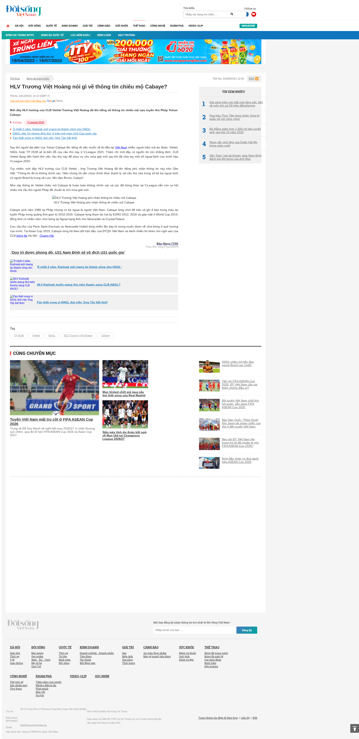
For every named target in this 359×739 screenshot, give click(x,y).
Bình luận (65, 659)
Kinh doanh (70, 25)
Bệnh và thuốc (187, 653)
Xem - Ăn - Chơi (40, 659)
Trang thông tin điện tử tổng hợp (218, 717)
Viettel (36, 335)
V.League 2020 (35, 122)
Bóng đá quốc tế (213, 656)
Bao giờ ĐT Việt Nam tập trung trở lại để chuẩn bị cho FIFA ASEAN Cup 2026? (240, 443)
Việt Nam (121, 147)
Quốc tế (51, 25)
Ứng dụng (16, 688)
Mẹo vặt (40, 692)
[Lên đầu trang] (354, 728)
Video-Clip (195, 25)
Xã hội (19, 25)
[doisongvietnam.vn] (23, 624)
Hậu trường (211, 666)
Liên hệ (245, 717)
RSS (251, 78)
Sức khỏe (121, 25)
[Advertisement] (230, 236)
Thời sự (14, 656)
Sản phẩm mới (18, 685)
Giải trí (87, 25)
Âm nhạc (127, 659)
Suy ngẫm (37, 656)
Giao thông (16, 663)
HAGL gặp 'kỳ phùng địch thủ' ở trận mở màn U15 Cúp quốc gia (55, 133)
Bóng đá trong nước (38, 78)
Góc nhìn (102, 676)
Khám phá (176, 25)
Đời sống (34, 25)
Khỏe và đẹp (186, 659)
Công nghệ (157, 25)
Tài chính (85, 659)
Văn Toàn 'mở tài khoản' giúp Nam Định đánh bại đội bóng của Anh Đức (232, 157)
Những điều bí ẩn (46, 685)
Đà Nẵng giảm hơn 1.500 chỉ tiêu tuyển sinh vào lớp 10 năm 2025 (231, 130)
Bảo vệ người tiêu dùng (157, 656)
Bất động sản (87, 663)
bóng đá (21, 235)
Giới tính (184, 656)
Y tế (12, 659)
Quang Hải (47, 235)
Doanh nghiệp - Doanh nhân (97, 653)
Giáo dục (15, 653)
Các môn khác (212, 659)
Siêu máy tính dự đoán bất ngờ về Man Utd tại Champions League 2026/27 (124, 435)
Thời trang (128, 663)
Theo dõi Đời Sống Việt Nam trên (28, 101)
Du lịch (40, 695)
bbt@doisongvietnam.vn (33, 725)
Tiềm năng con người (48, 682)
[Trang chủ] (8, 25)
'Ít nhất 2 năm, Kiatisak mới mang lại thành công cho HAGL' (52, 129)
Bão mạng (37, 653)
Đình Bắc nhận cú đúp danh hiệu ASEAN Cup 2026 (240, 460)
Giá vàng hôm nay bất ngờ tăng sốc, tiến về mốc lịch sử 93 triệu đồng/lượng (232, 104)
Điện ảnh (127, 656)
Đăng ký (247, 630)
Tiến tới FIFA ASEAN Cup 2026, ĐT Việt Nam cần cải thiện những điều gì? (239, 384)
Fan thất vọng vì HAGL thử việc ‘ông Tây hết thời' (45, 137)
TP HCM (19, 335)
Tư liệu (63, 656)
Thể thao (139, 25)
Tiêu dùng (86, 656)
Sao (124, 653)
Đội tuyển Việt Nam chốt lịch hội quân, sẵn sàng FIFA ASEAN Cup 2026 (240, 404)
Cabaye (105, 335)
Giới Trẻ (36, 666)
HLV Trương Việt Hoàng (78, 335)
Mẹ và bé (36, 663)
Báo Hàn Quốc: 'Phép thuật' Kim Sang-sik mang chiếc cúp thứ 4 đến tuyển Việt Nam (241, 423)
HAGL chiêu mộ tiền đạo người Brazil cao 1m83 (238, 363)
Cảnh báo (103, 25)
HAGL (51, 335)
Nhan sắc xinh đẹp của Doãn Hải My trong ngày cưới (229, 144)
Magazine (248, 25)
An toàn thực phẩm (154, 653)
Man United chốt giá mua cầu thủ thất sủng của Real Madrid (123, 393)
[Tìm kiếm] (232, 14)
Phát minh (42, 688)
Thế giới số (16, 682)
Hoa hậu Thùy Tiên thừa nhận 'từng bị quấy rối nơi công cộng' (230, 117)
